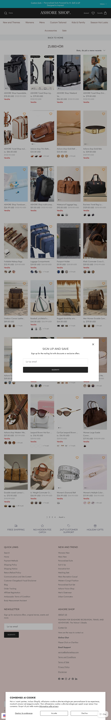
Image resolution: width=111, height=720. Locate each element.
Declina (84, 713)
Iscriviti (55, 370)
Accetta (54, 713)
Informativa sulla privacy (48, 706)
